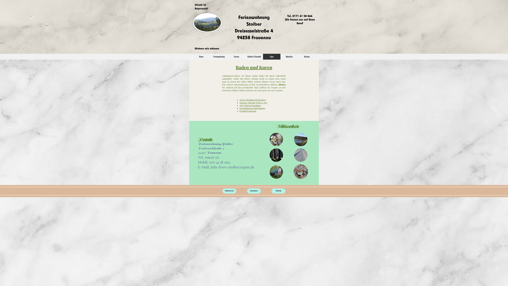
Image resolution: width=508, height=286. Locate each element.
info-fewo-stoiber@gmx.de (233, 167)
